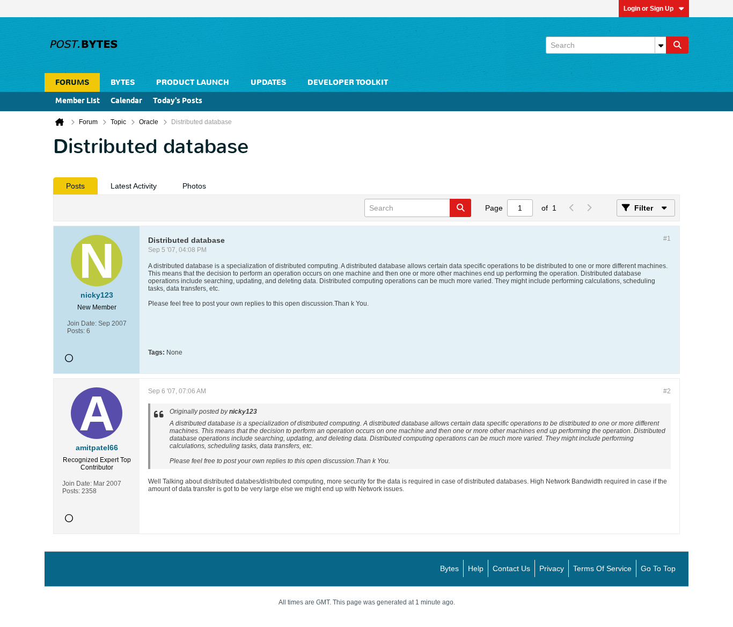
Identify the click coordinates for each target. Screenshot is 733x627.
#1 (667, 238)
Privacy (551, 568)
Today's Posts (177, 101)
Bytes (449, 568)
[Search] (677, 45)
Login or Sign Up (648, 8)
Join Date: (82, 323)
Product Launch (192, 82)
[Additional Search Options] (660, 45)
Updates (268, 82)
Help (475, 568)
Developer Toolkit (347, 82)
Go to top (658, 568)
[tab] (75, 185)
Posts (75, 186)
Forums (72, 82)
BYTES (123, 82)
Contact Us (511, 568)
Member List (77, 101)
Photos (194, 186)
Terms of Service (602, 568)
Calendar (126, 101)
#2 (667, 391)
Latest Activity (134, 186)
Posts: (76, 331)
